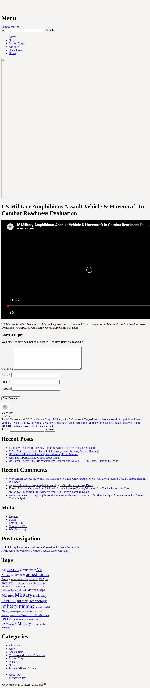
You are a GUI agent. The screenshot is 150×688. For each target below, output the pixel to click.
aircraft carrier (28, 569)
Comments (18, 526)
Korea (13, 587)
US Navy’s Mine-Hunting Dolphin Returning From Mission (43, 454)
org (11, 491)
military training (18, 606)
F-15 (41, 579)
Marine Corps (17, 43)
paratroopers (15, 612)
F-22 (12, 583)
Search (5, 30)
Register (13, 516)
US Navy (35, 624)
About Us (14, 674)
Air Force (14, 46)
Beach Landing (20, 422)
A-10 (3, 570)
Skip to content (10, 26)
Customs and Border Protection (27, 655)
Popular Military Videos (22, 668)
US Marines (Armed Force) (26, 619)
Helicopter (40, 583)
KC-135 (5, 586)
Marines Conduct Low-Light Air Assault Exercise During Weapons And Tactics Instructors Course (75, 488)
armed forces (37, 574)
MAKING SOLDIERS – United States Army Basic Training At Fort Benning (54, 451)
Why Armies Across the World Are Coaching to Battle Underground (48, 478)
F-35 (18, 583)
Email (5, 381)
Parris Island (26, 611)
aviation (14, 580)
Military (57, 419)
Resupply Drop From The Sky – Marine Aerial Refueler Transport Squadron (53, 447)
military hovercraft (24, 426)
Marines (7, 595)
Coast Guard (16, 50)
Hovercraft (37, 422)
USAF (6, 619)
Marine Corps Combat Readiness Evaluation (114, 422)
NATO (47, 607)
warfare (43, 624)
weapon (5, 627)
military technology (32, 601)
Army (12, 36)
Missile (39, 607)
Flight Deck (27, 583)
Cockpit (34, 579)
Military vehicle (45, 426)
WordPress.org (17, 529)
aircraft (13, 569)
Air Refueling (18, 574)
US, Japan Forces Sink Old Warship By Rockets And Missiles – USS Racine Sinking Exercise (63, 460)
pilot (35, 611)
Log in (12, 519)
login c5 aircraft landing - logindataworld (32, 485)
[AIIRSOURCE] (1, 7)
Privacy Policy (17, 677)
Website (6, 388)
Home (12, 53)
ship (40, 611)
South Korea (15, 616)
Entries (16, 522)
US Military (21, 623)
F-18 (7, 583)
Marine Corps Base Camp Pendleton (66, 422)
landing (20, 586)
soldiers (5, 615)
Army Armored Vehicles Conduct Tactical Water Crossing (36, 550)
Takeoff (26, 615)
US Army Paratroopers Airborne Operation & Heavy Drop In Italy (41, 547)
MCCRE (6, 426)
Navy (12, 40)
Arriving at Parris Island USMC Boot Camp (34, 457)
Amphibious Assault (105, 419)
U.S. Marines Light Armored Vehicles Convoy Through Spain (53, 491)
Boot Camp (24, 579)
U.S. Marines (40, 615)
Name (6, 375)
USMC (6, 623)
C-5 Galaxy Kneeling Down (76, 485)
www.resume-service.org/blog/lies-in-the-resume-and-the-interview (47, 495)
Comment (7, 368)
